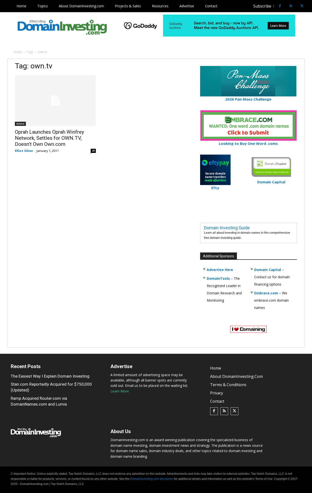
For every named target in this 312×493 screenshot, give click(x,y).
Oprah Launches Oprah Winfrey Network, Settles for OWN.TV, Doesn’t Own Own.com (49, 138)
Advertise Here (220, 269)
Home (17, 52)
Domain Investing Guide (227, 227)
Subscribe (262, 6)
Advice (20, 123)
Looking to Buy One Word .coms (248, 143)
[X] (302, 6)
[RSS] (291, 6)
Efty (215, 187)
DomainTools (218, 278)
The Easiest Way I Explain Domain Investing (50, 376)
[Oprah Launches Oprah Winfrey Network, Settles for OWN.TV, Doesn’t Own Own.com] (55, 100)
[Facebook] (280, 6)
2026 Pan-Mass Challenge (248, 99)
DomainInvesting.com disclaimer (151, 479)
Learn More (119, 391)
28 (93, 150)
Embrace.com (266, 293)
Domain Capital (267, 269)
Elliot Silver (24, 151)
